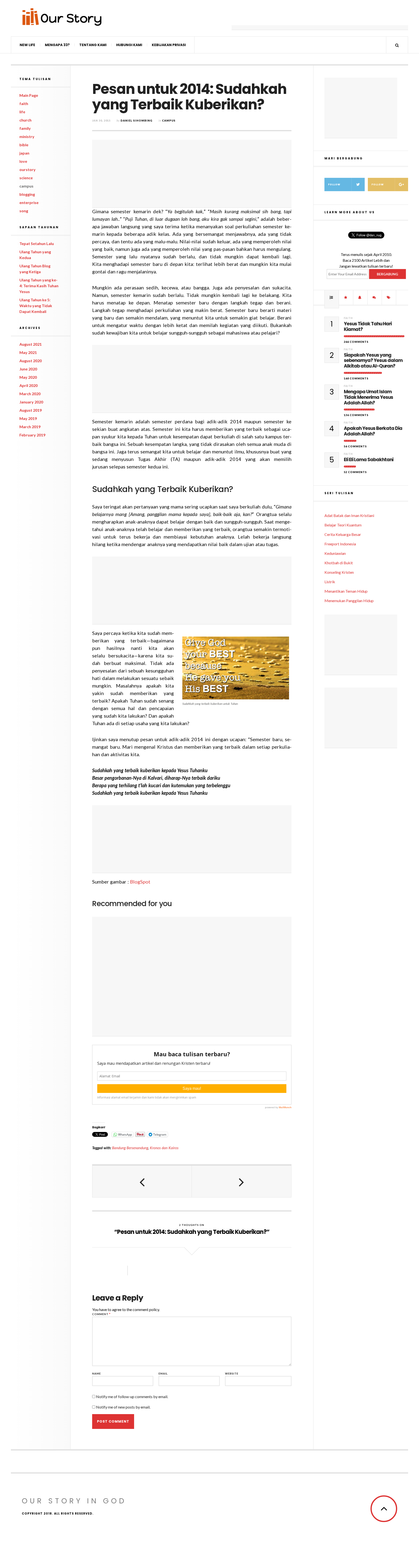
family (25, 128)
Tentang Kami (92, 44)
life (22, 111)
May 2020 (28, 377)
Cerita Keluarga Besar (342, 534)
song (23, 210)
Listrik (329, 581)
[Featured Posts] (346, 297)
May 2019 (28, 418)
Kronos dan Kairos (164, 1148)
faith (23, 103)
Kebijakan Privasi (169, 44)
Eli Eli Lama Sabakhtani (368, 460)
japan (24, 153)
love (23, 161)
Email (163, 1373)
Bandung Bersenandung (130, 1148)
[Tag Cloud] (389, 297)
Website (231, 1373)
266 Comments (356, 341)
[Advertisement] (320, 18)
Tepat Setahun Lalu (36, 243)
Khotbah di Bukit (338, 562)
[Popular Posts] (331, 297)
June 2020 (28, 369)
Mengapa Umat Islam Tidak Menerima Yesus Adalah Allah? (368, 397)
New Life (27, 44)
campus (26, 186)
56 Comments (355, 446)
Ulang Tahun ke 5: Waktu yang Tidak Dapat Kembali (35, 305)
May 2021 (28, 352)
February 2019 (32, 435)
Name (96, 1373)
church (25, 120)
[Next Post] (241, 1181)
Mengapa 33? (57, 44)
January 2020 (31, 402)
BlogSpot (140, 882)
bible (23, 144)
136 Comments (356, 415)
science (26, 177)
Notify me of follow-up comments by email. (132, 1396)
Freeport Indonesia (340, 543)
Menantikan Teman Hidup (346, 591)
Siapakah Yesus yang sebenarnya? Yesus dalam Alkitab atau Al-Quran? (373, 360)
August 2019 (30, 410)
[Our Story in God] (61, 16)
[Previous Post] (142, 1181)
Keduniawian (335, 553)
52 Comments (355, 472)
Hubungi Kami (129, 44)
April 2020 (28, 385)
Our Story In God (74, 1501)
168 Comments (356, 378)
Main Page (28, 95)
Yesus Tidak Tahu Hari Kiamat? (368, 326)
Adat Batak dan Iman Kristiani (349, 515)
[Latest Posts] (360, 297)
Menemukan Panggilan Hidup (349, 600)
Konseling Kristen (339, 572)
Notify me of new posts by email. (123, 1407)
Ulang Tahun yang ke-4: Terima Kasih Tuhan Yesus (38, 286)
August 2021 (30, 344)
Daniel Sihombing (137, 120)
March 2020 (29, 393)
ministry (26, 136)
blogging (27, 194)
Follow (334, 184)
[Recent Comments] (374, 297)
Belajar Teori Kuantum (343, 525)
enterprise (29, 202)
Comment (101, 1314)
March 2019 (29, 426)
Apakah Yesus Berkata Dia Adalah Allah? (373, 431)
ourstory (27, 169)
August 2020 (30, 360)
